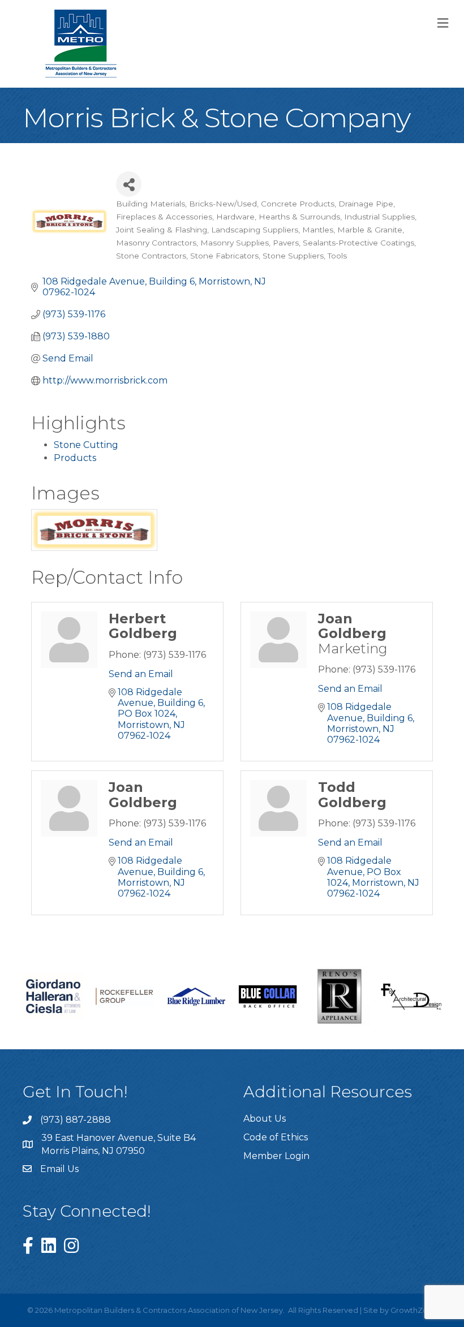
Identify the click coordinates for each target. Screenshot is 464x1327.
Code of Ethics (275, 1137)
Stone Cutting (86, 445)
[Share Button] (128, 184)
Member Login (276, 1156)
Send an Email (141, 674)
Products (75, 458)
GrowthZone (413, 1310)
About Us (264, 1118)
